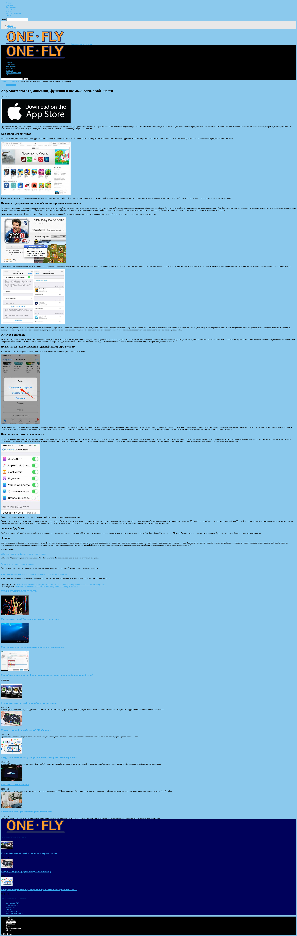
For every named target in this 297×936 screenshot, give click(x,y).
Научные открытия (13, 13)
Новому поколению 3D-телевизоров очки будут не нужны (30, 619)
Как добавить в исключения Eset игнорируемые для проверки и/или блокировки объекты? (47, 675)
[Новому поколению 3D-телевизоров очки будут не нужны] (15, 615)
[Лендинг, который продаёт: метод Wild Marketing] (11, 726)
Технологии (10, 5)
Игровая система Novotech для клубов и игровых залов (29, 703)
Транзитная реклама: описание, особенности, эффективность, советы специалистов (34, 574)
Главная (9, 3)
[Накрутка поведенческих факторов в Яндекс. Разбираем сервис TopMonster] (11, 753)
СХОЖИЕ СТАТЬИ (9, 591)
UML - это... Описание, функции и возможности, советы (23, 554)
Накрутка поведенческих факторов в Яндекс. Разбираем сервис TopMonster (39, 757)
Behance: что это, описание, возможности (17, 564)
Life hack (9, 15)
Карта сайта (11, 28)
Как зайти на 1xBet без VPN (15, 784)
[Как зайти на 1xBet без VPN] (11, 780)
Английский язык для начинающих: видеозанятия (26, 811)
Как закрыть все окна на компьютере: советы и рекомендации (32, 647)
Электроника (11, 7)
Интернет (9, 11)
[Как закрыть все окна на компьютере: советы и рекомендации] (15, 643)
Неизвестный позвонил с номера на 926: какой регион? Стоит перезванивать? (47, 587)
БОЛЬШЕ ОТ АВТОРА (28, 591)
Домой (3, 81)
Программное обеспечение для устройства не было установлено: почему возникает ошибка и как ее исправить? (60, 584)
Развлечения (10, 9)
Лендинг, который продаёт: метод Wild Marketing (26, 730)
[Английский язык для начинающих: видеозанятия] (11, 807)
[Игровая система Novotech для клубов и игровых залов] (11, 699)
